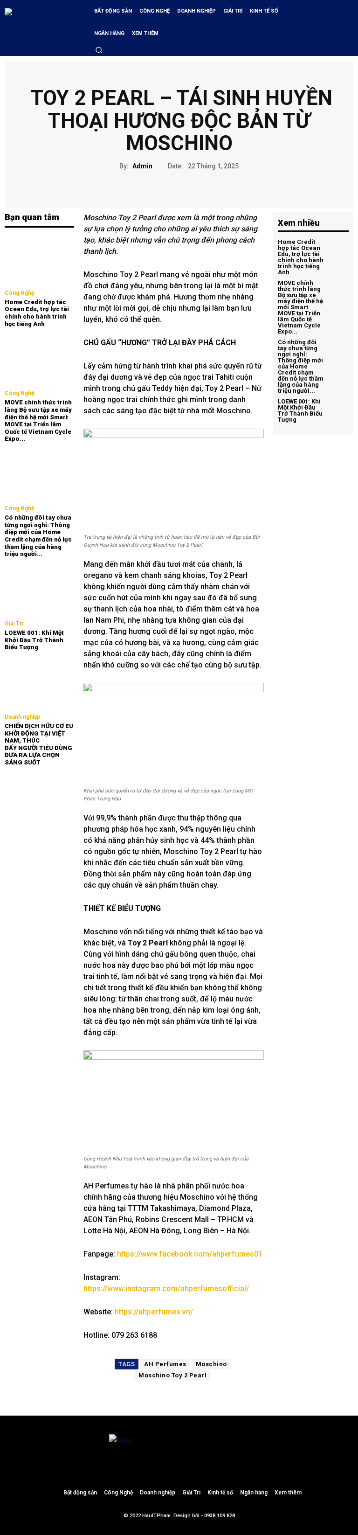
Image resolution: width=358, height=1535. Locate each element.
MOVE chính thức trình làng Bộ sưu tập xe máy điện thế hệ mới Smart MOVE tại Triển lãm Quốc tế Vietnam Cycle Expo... (38, 420)
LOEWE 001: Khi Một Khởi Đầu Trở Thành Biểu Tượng (34, 640)
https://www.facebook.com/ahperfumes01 (189, 1254)
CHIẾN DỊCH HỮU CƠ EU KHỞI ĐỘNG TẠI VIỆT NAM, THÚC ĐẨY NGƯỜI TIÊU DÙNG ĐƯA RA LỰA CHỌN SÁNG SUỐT (39, 744)
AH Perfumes (165, 1364)
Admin (142, 166)
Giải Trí (14, 623)
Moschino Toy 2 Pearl (172, 1375)
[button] (99, 50)
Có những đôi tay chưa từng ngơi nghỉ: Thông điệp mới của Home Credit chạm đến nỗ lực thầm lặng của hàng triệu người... (38, 535)
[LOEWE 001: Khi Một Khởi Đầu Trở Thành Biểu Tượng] (39, 590)
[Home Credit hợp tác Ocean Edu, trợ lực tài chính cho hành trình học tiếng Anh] (39, 260)
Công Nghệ (19, 293)
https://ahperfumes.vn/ (154, 1311)
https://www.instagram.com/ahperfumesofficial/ (166, 1288)
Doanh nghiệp (22, 717)
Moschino (211, 1364)
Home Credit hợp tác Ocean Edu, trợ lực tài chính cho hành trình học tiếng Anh (37, 313)
